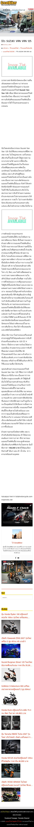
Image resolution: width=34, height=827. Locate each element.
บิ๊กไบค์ (19, 821)
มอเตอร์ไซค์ (8, 821)
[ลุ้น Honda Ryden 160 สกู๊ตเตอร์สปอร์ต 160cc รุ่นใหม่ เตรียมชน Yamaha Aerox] (10, 627)
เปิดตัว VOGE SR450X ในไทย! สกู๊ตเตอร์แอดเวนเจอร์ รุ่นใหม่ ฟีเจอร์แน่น (16, 783)
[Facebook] (16, 558)
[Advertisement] (17, 126)
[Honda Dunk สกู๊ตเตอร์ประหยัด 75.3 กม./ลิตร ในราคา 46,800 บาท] (10, 723)
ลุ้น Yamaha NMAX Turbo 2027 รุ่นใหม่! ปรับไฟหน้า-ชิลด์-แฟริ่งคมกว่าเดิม (16, 735)
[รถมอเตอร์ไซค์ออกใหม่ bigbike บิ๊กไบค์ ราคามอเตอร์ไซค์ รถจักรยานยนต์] (8, 3)
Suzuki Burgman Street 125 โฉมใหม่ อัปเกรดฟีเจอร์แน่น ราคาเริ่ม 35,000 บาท (16, 664)
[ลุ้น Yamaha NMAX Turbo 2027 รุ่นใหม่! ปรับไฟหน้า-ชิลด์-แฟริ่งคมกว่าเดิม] (10, 747)
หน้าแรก (5, 48)
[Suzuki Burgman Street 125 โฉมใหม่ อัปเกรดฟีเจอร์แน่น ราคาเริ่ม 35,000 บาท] (10, 675)
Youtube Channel (23, 818)
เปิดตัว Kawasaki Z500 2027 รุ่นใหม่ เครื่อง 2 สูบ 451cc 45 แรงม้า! (16, 640)
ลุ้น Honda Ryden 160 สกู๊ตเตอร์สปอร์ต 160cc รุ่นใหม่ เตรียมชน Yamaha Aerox (14, 616)
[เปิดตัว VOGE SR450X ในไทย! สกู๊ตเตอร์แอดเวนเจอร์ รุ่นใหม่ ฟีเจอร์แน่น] (10, 795)
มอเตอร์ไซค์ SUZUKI (8, 51)
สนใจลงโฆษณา (5, 812)
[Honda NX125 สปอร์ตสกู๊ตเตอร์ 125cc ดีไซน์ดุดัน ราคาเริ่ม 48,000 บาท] (10, 771)
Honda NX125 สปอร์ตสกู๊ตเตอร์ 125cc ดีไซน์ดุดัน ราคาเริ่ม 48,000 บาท (17, 759)
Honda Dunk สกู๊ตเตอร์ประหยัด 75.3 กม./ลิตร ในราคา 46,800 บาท (16, 711)
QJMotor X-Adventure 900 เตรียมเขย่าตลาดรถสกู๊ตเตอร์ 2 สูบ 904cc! (16, 688)
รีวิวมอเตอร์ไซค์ (14, 48)
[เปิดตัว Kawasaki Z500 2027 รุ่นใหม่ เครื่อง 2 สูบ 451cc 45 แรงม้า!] (10, 651)
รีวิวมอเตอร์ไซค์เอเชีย (26, 48)
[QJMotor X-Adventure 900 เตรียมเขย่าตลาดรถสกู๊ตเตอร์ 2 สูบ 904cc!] (10, 699)
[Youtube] (18, 558)
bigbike (15, 821)
